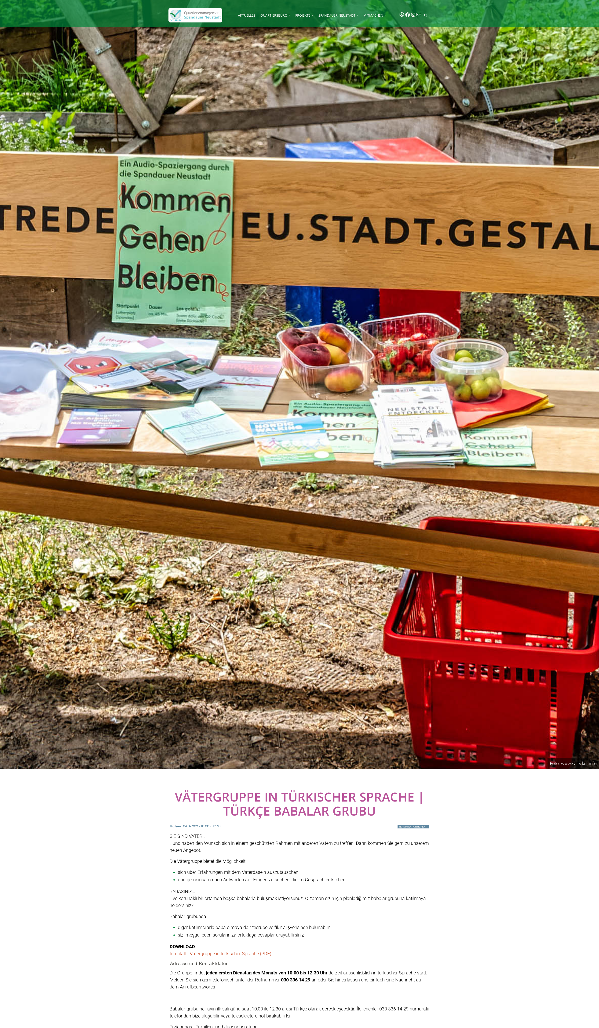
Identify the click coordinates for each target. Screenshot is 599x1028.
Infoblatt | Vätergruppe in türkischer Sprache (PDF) (220, 953)
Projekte (302, 15)
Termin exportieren (412, 826)
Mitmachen (373, 15)
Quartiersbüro (273, 15)
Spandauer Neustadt (336, 15)
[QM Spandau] (195, 15)
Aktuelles (246, 15)
